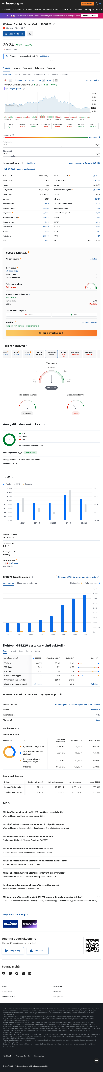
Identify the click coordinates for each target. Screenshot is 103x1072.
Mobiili (4, 986)
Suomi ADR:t (66, 10)
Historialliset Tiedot (41, 74)
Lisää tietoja (44, 56)
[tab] (6, 354)
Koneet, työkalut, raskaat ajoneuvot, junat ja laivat (77, 705)
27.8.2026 (96, 180)
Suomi (29, 10)
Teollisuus (95, 710)
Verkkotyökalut (8, 997)
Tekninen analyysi (14, 345)
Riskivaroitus (39, 1056)
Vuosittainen (8, 583)
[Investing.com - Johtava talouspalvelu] (14, 3)
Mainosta (57, 991)
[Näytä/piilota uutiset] (56, 80)
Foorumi (51, 68)
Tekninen (39, 68)
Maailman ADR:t (50, 10)
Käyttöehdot (7, 1056)
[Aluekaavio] (10, 80)
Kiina (97, 720)
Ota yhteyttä (59, 997)
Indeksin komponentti (60, 74)
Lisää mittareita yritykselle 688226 (84, 163)
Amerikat (78, 10)
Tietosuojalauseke (23, 1056)
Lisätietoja (58, 986)
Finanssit (27, 68)
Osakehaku (18, 10)
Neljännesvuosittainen (27, 583)
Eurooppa (89, 10)
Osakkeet (7, 10)
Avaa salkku (7, 991)
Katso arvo (93, 137)
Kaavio (16, 68)
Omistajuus (27, 74)
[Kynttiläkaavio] (5, 80)
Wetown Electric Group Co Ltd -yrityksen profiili (32, 694)
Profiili (17, 74)
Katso (39, 684)
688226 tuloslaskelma (16, 577)
